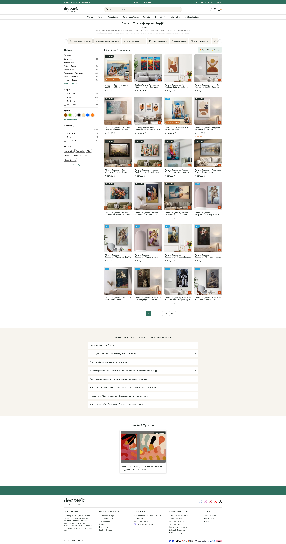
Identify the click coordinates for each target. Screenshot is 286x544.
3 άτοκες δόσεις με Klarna (143, 2)
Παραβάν (147, 17)
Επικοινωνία (218, 2)
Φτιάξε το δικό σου (191, 17)
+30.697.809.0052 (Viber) (145, 524)
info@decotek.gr (84, 2)
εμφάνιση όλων (71, 83)
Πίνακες (90, 17)
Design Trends (159, 433)
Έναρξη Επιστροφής (178, 530)
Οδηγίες (201, 2)
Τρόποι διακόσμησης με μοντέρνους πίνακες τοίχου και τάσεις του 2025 (142, 468)
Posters (100, 17)
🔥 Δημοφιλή (204, 50)
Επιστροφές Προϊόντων (179, 527)
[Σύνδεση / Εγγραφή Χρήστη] (211, 9)
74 (166, 313)
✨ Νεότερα (216, 50)
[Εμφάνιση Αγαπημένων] (215, 9)
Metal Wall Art (175, 17)
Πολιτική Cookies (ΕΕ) (178, 518)
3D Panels (104, 527)
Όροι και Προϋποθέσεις (179, 515)
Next (220, 41)
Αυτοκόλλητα (113, 17)
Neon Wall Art (160, 17)
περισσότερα (70, 119)
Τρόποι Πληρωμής (177, 524)
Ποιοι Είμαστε (211, 515)
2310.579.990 (70, 2)
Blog (208, 2)
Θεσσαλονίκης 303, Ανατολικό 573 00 (149, 515)
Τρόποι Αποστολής (177, 521)
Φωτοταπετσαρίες (107, 518)
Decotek (85, 541)
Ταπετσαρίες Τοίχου (131, 17)
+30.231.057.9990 (142, 518)
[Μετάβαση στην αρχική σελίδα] (71, 9)
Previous (66, 41)
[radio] (65, 115)
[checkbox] (81, 93)
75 (172, 313)
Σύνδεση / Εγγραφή (178, 533)
